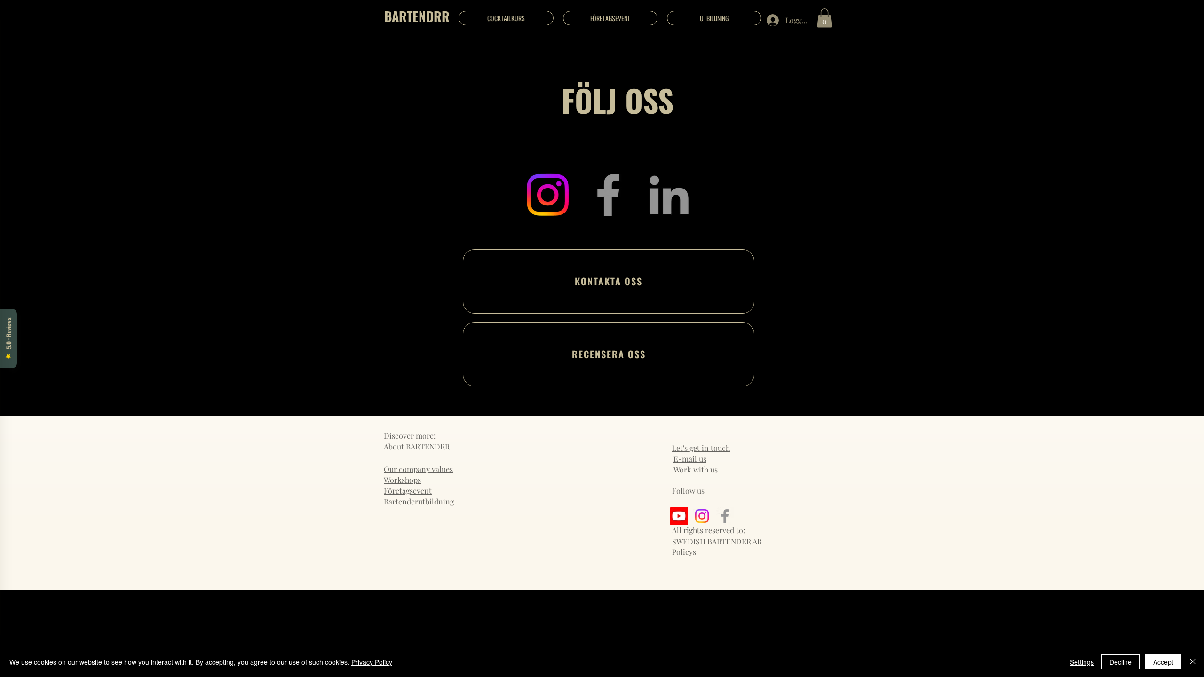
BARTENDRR (417, 16)
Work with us (695, 469)
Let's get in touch (701, 448)
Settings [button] (1082, 662)
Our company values (418, 469)
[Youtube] (679, 516)
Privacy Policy (371, 662)
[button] (824, 18)
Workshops (402, 480)
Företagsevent (408, 491)
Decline (1120, 662)
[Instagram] (548, 195)
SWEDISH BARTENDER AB (717, 541)
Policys (684, 552)
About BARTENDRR (417, 446)
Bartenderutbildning (419, 501)
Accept (1163, 662)
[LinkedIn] (669, 195)
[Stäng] (1192, 661)
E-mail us (689, 459)
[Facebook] (608, 195)
